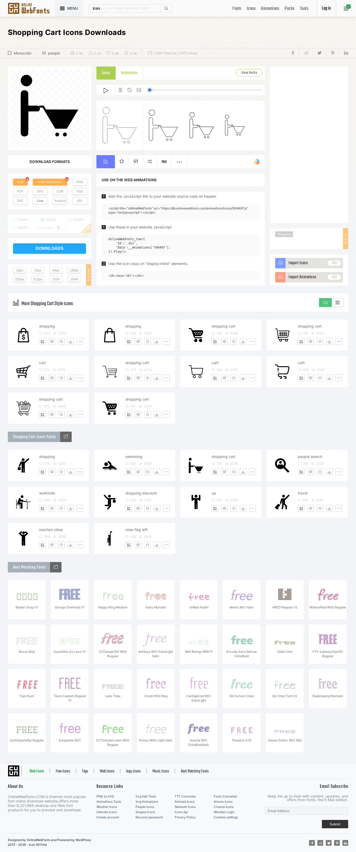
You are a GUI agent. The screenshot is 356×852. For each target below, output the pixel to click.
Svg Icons (31, 9)
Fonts (237, 9)
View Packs (249, 73)
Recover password (149, 817)
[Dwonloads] (70, 341)
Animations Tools (108, 801)
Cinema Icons (224, 807)
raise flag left (136, 529)
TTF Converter (185, 796)
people (54, 53)
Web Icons (107, 771)
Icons (251, 9)
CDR (60, 191)
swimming (133, 456)
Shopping (284, 234)
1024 (56, 279)
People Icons (145, 807)
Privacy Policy (185, 817)
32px (37, 270)
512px (37, 279)
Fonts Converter (225, 796)
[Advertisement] (309, 145)
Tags (85, 771)
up (214, 493)
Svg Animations (147, 801)
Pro (164, 162)
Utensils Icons (106, 812)
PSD (80, 191)
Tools (304, 9)
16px (19, 270)
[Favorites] (61, 341)
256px (19, 279)
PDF (20, 191)
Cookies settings (226, 817)
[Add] (42, 341)
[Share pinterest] (332, 53)
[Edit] (51, 341)
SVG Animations (50, 182)
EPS (40, 191)
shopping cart (223, 326)
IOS (79, 201)
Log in (326, 8)
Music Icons (160, 771)
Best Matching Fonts (195, 771)
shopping (47, 326)
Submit (335, 824)
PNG (79, 182)
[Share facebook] (294, 53)
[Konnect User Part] (66, 437)
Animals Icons (185, 801)
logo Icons (133, 771)
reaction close (51, 529)
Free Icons (63, 771)
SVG (20, 182)
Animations (270, 9)
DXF (20, 201)
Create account (107, 817)
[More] (80, 341)
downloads (49, 248)
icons (96, 8)
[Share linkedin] (343, 53)
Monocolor (23, 53)
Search (166, 8)
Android (60, 201)
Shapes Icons (145, 812)
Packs (290, 9)
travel (303, 493)
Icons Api (181, 812)
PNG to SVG (105, 796)
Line (40, 201)
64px (56, 270)
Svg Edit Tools (146, 796)
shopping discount (141, 493)
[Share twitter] (319, 53)
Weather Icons (106, 807)
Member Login (224, 812)
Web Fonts (36, 771)
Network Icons (185, 807)
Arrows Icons (223, 801)
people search (310, 456)
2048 (74, 279)
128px (74, 270)
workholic (47, 493)
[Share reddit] (305, 53)
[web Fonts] (56, 567)
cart (42, 362)
